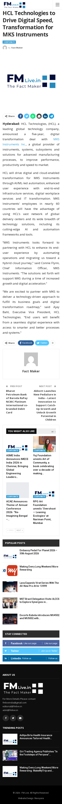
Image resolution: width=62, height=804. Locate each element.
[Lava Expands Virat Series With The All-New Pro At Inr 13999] (10, 586)
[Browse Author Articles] (31, 359)
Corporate (9, 42)
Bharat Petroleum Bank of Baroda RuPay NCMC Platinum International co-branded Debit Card (17, 401)
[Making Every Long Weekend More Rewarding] (10, 570)
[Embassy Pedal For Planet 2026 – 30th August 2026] (10, 554)
